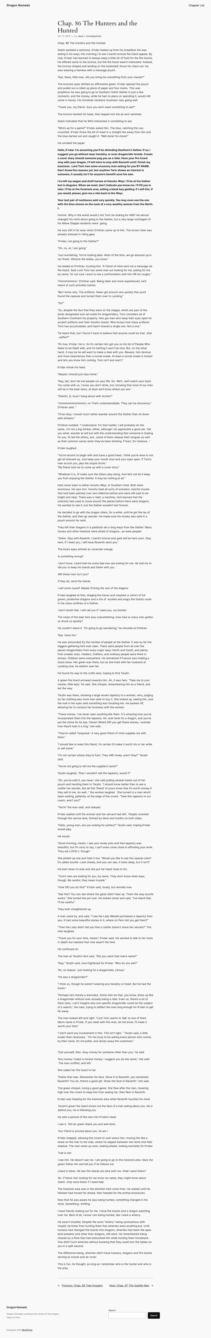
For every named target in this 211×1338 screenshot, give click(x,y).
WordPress (27, 1330)
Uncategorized (93, 36)
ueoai (80, 36)
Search (112, 1310)
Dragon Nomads (18, 5)
